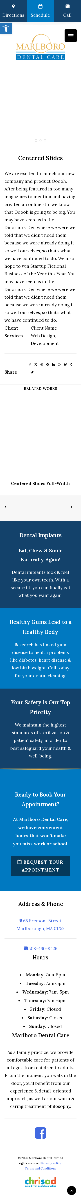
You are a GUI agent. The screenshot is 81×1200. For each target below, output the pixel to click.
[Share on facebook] (30, 364)
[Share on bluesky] (65, 364)
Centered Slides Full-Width (40, 483)
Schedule (40, 15)
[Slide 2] (40, 140)
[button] (6, 28)
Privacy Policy (51, 1163)
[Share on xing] (71, 364)
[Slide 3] (45, 140)
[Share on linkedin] (53, 364)
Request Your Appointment (42, 865)
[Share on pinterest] (47, 364)
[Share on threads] (41, 364)
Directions (13, 15)
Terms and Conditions (40, 1168)
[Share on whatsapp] (59, 364)
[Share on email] (32, 371)
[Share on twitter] (35, 364)
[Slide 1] (36, 140)
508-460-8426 (42, 948)
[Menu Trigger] (71, 35)
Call (67, 15)
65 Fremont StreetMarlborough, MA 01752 (41, 924)
